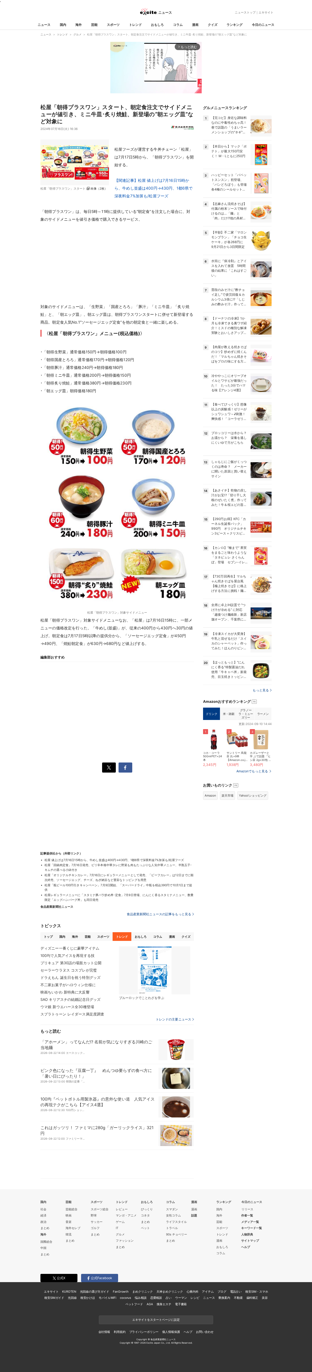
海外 (78, 25)
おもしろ (157, 25)
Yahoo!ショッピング (253, 795)
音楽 (68, 1222)
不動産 (238, 1298)
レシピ (194, 1298)
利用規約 (119, 1332)
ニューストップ (245, 12)
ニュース (44, 25)
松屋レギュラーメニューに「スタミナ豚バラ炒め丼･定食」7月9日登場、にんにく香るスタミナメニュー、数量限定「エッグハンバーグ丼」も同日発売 (119, 897)
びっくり (147, 1209)
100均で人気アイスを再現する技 (67, 955)
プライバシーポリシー (144, 1332)
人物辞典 (247, 1234)
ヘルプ (245, 1247)
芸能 (94, 25)
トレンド (135, 25)
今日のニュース (263, 25)
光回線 (72, 1298)
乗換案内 (224, 1298)
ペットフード (134, 1304)
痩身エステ (164, 1304)
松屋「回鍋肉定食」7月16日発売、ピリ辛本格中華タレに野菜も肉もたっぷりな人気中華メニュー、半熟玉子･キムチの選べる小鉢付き (118, 867)
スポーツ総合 (99, 1209)
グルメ (120, 1234)
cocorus (125, 1298)
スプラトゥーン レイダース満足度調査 (72, 1014)
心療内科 (192, 1291)
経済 (43, 1215)
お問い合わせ (205, 1332)
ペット (145, 1228)
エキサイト (266, 12)
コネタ (145, 1215)
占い (169, 1298)
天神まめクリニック (169, 1291)
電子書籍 (181, 1304)
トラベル (172, 1228)
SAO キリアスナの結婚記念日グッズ (70, 999)
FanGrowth (121, 1291)
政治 (43, 1222)
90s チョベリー (176, 1234)
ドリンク (211, 714)
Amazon (210, 795)
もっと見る (261, 690)
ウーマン (181, 1298)
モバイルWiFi (107, 1298)
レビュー (122, 1209)
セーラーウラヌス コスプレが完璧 (68, 970)
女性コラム (173, 1215)
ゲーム (120, 1222)
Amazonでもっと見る (252, 771)
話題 (194, 1215)
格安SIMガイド (54, 1298)
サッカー (97, 1222)
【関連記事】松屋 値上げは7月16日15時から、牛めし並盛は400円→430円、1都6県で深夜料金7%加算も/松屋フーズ (153, 188)
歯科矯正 (252, 1298)
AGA (150, 1304)
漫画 (195, 25)
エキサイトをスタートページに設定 (156, 1319)
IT (117, 1228)
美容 (265, 1298)
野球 (94, 1215)
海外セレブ (73, 1228)
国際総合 (46, 1241)
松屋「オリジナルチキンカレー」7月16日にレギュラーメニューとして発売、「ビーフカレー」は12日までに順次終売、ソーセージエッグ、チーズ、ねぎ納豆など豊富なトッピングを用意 (119, 877)
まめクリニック (142, 1291)
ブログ (221, 1291)
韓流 (68, 1234)
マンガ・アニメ (126, 1215)
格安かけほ (87, 1298)
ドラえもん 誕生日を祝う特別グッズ (70, 977)
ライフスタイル (176, 1222)
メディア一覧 (250, 1222)
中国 (43, 1248)
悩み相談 (140, 1298)
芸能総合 (71, 1209)
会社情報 (104, 1332)
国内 (63, 25)
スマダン (172, 1209)
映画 (68, 1215)
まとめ (44, 1228)
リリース (247, 1209)
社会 (43, 1209)
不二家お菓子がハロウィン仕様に (68, 985)
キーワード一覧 (251, 1228)
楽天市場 (227, 795)
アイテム (208, 1291)
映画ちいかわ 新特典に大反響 (65, 992)
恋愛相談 (156, 1298)
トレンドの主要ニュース (173, 1019)
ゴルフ (95, 1228)
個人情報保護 (171, 1332)
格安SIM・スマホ (256, 1291)
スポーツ (113, 25)
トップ (48, 936)
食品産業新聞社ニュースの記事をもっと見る (159, 914)
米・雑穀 (228, 714)
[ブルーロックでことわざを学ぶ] (154, 970)
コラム (178, 25)
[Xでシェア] (109, 768)
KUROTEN (69, 1291)
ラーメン (263, 714)
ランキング (235, 25)
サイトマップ (250, 1240)
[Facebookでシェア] (125, 768)
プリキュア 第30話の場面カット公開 (70, 963)
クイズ (212, 25)
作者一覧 (247, 1215)
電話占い (236, 1291)
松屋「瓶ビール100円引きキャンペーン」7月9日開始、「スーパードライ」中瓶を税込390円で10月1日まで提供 (118, 887)
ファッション (125, 1240)
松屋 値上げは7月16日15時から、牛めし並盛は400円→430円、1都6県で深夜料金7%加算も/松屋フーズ (114, 860)
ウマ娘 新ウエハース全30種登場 (67, 1006)
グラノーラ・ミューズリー (245, 713)
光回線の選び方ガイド (94, 1291)
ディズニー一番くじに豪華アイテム (69, 948)
